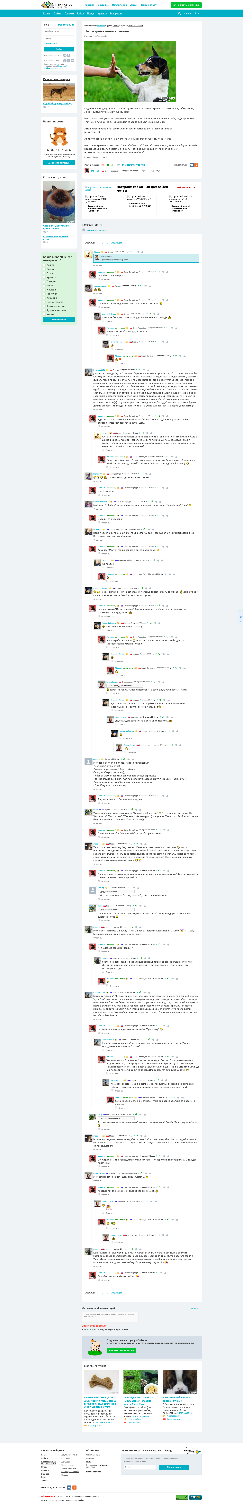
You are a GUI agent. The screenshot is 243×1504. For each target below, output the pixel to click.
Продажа (90, 1458)
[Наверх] (240, 612)
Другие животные (69, 1455)
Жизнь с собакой (135, 26)
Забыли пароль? (51, 43)
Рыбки (80, 13)
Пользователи (93, 1471)
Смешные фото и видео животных (48, 1462)
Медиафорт (80, 1500)
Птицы (90, 13)
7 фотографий (173, 1416)
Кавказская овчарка (56, 79)
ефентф (96, 759)
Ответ (111, 686)
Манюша (101, 26)
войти (90, 1329)
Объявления (119, 5)
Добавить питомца (58, 163)
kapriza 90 (97, 474)
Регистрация (66, 24)
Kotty (95, 810)
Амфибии (65, 1461)
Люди (133, 5)
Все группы (116, 13)
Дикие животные (68, 1468)
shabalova (97, 844)
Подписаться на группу (121, 1350)
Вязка (88, 1461)
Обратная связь (48, 1496)
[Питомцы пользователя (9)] (102, 252)
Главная (89, 5)
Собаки (57, 13)
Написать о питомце (188, 5)
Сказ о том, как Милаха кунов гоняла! (56, 226)
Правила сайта (63, 1496)
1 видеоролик (133, 1422)
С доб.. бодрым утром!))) (57, 103)
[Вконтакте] (65, 55)
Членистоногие (67, 1465)
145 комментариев (133, 164)
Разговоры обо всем (70, 1472)
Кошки (46, 13)
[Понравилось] (111, 164)
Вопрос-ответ (148, 5)
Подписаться (59, 319)
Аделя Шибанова (100, 588)
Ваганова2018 (99, 370)
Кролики (102, 13)
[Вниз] (240, 621)
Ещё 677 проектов (186, 187)
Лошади (45, 1480)
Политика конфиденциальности (85, 1496)
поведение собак (100, 36)
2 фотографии (94, 1425)
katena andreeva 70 (101, 502)
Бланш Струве (112, 682)
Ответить (97, 265)
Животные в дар (93, 1455)
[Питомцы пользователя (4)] (107, 370)
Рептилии (65, 1458)
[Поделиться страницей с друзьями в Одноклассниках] (196, 165)
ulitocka (96, 252)
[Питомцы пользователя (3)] (110, 588)
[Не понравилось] (103, 164)
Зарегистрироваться (94, 1325)
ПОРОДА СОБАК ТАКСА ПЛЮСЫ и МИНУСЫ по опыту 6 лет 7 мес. (138, 1400)
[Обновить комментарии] (240, 616)
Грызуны (69, 13)
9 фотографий (134, 1419)
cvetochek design (100, 286)
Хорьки (64, 1475)
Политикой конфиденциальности (55, 67)
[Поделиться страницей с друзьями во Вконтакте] (192, 165)
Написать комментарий (96, 230)
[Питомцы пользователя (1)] (109, 286)
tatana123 (97, 529)
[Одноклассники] (68, 55)
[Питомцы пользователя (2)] (118, 272)
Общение (103, 5)
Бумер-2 (96, 927)
